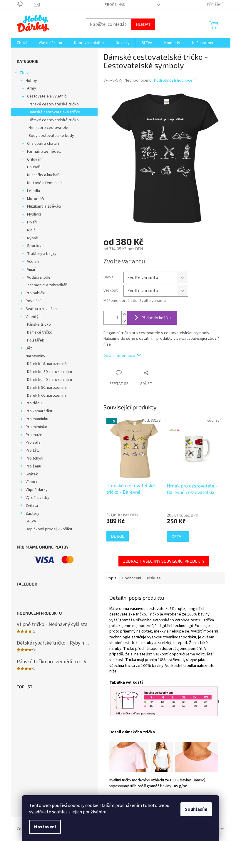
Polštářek (35, 340)
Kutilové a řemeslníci (45, 183)
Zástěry (32, 514)
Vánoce (32, 482)
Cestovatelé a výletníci (47, 96)
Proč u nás (115, 4)
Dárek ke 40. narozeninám (49, 380)
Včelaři (33, 262)
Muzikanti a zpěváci (44, 206)
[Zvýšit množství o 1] (124, 314)
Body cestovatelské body (51, 136)
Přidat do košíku (156, 317)
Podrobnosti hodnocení (174, 80)
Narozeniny (35, 356)
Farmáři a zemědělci (45, 151)
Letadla (33, 191)
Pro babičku (36, 293)
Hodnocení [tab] (131, 578)
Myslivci (34, 214)
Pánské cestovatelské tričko (54, 104)
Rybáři (32, 238)
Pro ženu (33, 466)
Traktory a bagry (41, 254)
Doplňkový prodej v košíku (49, 529)
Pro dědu (34, 403)
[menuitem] (22, 43)
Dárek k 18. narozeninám (48, 364)
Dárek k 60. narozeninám (48, 395)
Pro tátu (33, 450)
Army (31, 88)
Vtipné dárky (37, 490)
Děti (29, 348)
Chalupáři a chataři (43, 144)
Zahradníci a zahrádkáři (47, 285)
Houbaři (34, 167)
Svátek (32, 474)
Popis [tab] (111, 578)
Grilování (34, 159)
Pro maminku (37, 419)
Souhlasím (196, 809)
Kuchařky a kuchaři (43, 175)
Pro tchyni (34, 458)
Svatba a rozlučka (41, 309)
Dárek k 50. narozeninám (48, 388)
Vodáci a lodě (39, 277)
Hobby (31, 81)
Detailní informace (119, 356)
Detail (117, 536)
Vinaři (31, 270)
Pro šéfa (33, 442)
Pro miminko (36, 427)
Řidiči (31, 230)
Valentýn (33, 317)
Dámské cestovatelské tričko (54, 112)
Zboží (25, 73)
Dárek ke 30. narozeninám (49, 372)
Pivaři (32, 222)
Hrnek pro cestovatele (48, 128)
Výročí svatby (37, 498)
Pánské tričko (39, 324)
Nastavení (45, 827)
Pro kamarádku (39, 411)
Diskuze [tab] (154, 578)
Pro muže (34, 435)
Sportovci (35, 246)
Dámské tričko (39, 332)
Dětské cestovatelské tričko (54, 120)
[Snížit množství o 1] (124, 321)
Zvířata (32, 506)
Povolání (33, 301)
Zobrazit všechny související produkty (164, 561)
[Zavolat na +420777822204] (25, 4)
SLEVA (31, 521)
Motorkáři (35, 199)
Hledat (143, 24)
